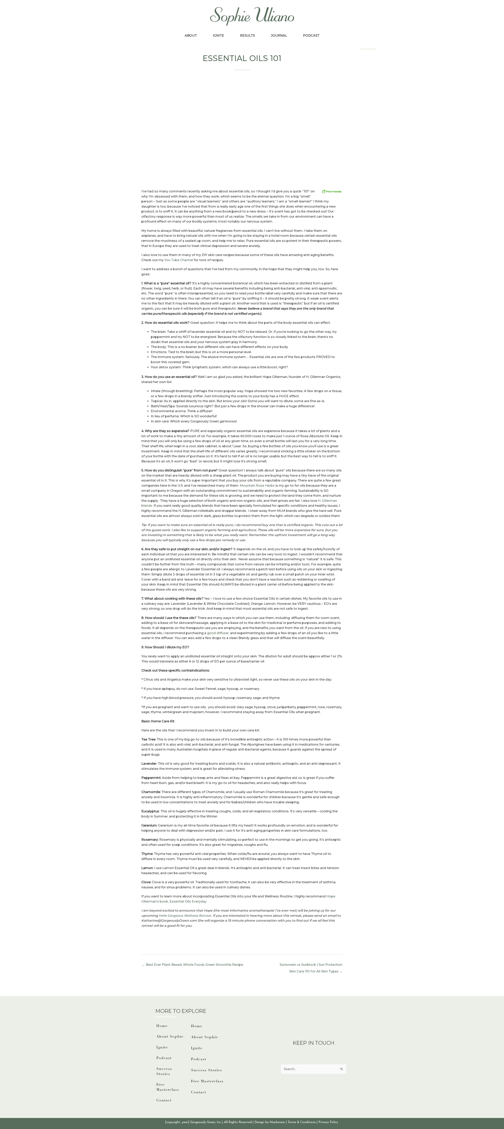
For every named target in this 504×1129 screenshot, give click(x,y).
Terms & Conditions (302, 1122)
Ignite (218, 35)
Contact (164, 1100)
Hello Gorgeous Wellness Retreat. (185, 915)
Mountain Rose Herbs (257, 485)
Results (247, 35)
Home (162, 1026)
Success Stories (164, 1071)
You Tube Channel (178, 260)
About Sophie (169, 1037)
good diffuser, (218, 633)
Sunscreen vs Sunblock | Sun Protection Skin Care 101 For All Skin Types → (311, 966)
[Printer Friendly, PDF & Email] (332, 191)
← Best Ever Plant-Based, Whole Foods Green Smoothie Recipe (192, 965)
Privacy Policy (329, 1122)
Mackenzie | (279, 1122)
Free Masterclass (167, 1087)
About (191, 35)
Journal (279, 35)
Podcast (311, 35)
